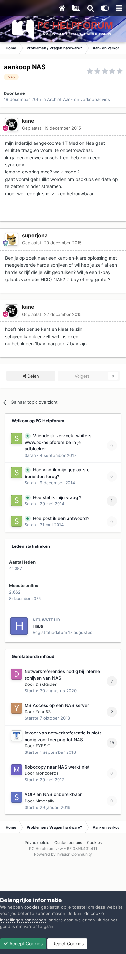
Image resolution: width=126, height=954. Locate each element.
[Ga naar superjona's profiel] (11, 239)
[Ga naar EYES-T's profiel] (16, 735)
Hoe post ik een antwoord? (61, 518)
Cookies (94, 842)
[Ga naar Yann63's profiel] (16, 708)
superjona (34, 235)
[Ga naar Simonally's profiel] (16, 797)
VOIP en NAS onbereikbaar (53, 794)
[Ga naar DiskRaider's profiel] (16, 674)
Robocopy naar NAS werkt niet (57, 767)
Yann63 (43, 711)
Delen (32, 376)
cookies (32, 907)
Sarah (30, 455)
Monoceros (47, 773)
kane (20, 93)
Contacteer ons (68, 842)
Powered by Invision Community (63, 854)
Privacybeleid (37, 842)
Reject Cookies (67, 943)
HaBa (38, 626)
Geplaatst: (51, 128)
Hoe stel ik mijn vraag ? (57, 497)
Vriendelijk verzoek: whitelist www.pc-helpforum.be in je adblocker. (59, 442)
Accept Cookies (25, 943)
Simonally (45, 800)
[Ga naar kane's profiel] (11, 124)
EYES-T (43, 745)
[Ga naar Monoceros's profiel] (16, 769)
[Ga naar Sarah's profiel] (16, 438)
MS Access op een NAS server (57, 705)
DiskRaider (46, 684)
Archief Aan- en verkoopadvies (78, 99)
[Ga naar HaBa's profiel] (19, 626)
